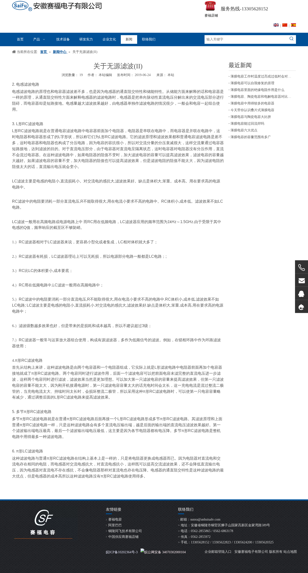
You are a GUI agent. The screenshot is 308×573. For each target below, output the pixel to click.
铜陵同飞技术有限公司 (125, 531)
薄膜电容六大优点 (244, 130)
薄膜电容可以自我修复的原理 (252, 83)
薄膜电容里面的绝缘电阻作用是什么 (257, 90)
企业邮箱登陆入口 (218, 552)
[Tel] (301, 267)
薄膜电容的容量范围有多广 (251, 137)
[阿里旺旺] (301, 306)
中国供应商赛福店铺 (123, 537)
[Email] (301, 280)
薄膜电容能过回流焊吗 (247, 123)
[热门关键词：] (291, 39)
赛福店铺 (211, 15)
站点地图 (290, 552)
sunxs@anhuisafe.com (205, 519)
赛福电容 (115, 519)
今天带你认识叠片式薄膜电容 (252, 110)
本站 (170, 75)
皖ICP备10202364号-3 (122, 552)
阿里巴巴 (115, 525)
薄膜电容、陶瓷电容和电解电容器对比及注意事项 (262, 96)
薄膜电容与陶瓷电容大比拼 (251, 117)
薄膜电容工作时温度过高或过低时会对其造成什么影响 (262, 76)
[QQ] (301, 293)
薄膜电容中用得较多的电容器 (252, 103)
